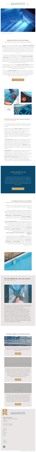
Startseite (3, 33)
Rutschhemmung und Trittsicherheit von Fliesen (18, 342)
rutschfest (25, 66)
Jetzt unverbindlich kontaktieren (18, 79)
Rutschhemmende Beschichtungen (18, 364)
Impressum (5, 442)
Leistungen (5, 428)
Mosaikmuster (15, 150)
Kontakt (4, 440)
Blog (4, 431)
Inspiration (6, 33)
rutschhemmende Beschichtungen (23, 314)
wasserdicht (6, 148)
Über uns (4, 435)
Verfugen (18, 390)
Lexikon (4, 434)
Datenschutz (5, 441)
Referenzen (5, 432)
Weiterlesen (18, 354)
